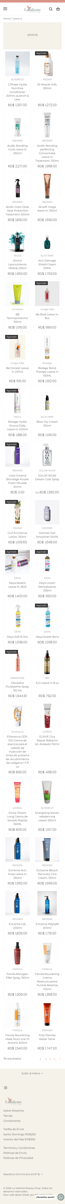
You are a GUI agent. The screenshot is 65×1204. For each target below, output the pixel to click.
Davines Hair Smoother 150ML (47, 532)
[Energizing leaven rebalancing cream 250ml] (47, 792)
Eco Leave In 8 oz (47, 680)
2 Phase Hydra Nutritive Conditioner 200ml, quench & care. (17, 89)
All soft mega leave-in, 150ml (47, 206)
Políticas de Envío (15, 1153)
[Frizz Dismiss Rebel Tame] (47, 1014)
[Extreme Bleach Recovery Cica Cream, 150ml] (47, 849)
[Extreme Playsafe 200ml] (47, 903)
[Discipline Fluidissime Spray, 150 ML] (17, 662)
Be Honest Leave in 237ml (17, 368)
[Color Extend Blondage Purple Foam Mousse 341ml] (17, 454)
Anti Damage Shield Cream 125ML (47, 262)
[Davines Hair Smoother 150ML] (47, 512)
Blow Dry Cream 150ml (47, 421)
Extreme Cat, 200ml (17, 923)
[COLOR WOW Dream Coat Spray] (47, 454)
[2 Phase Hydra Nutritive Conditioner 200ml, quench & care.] (17, 63)
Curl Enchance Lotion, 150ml (17, 532)
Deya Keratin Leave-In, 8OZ (17, 582)
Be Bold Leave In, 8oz (47, 314)
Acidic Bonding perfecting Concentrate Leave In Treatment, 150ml (47, 150)
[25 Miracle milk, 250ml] (47, 63)
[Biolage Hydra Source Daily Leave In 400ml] (17, 401)
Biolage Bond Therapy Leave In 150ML (47, 369)
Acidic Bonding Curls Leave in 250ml (17, 147)
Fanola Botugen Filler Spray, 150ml (17, 973)
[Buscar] (50, 8)
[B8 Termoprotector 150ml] (17, 293)
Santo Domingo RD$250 (19, 1134)
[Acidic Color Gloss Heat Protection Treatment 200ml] (17, 186)
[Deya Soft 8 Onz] (17, 616)
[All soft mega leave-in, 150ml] (47, 186)
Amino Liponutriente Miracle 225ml (17, 262)
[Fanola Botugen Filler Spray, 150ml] (17, 953)
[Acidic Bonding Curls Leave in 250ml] (17, 125)
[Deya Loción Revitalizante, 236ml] (47, 562)
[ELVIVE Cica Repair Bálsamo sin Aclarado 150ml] (47, 716)
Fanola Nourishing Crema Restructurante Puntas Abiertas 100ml (47, 979)
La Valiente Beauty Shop (26, 1188)
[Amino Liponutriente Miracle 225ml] (17, 240)
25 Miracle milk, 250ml (47, 84)
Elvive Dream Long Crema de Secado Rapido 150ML (17, 816)
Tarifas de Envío (13, 1129)
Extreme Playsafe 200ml (47, 923)
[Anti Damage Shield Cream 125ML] (47, 240)
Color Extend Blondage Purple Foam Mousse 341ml (17, 478)
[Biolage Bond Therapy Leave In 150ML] (47, 347)
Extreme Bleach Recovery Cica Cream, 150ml (47, 871)
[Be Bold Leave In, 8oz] (47, 293)
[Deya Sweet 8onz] (47, 616)
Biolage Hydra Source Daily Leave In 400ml (17, 423)
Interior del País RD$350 (19, 1139)
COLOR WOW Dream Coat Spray (47, 475)
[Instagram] (5, 1087)
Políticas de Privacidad (18, 1158)
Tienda (7, 1115)
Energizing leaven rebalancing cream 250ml (47, 814)
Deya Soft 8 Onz (17, 634)
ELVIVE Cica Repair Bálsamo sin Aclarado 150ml (47, 738)
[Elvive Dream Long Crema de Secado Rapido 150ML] (17, 792)
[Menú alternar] (5, 8)
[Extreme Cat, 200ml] (17, 903)
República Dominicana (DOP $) (21, 1174)
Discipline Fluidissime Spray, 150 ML (17, 684)
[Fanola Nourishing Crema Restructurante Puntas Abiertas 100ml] (47, 953)
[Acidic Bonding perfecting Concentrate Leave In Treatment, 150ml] (47, 125)
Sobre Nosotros (13, 1110)
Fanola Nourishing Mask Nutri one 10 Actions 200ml (17, 1036)
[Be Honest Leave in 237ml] (17, 347)
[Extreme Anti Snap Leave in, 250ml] (17, 849)
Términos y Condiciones (19, 1147)
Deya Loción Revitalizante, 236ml (47, 584)
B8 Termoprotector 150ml (17, 315)
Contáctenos (11, 1120)
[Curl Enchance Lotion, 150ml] (17, 512)
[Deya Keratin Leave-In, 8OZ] (17, 562)
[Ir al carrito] (58, 8)
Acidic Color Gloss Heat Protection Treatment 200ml (17, 208)
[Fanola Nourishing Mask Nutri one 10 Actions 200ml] (17, 1014)
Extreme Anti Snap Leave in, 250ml (17, 871)
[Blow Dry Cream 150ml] (47, 401)
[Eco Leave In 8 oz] (47, 662)
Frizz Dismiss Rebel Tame (47, 1035)
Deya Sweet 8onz (47, 634)
